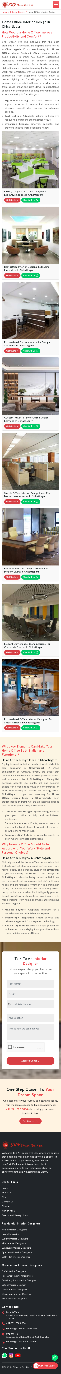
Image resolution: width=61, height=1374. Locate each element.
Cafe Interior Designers (14, 1271)
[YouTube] (17, 1355)
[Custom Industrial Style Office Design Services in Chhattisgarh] (30, 386)
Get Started (29, 1121)
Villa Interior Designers (14, 1243)
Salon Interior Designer (14, 1284)
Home (5, 12)
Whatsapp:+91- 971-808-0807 (21, 1328)
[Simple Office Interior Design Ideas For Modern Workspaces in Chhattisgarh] (30, 461)
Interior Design (17, 12)
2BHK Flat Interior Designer (16, 1256)
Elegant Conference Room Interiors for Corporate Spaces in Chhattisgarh (27, 645)
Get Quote (11, 200)
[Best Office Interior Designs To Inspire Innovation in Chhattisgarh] (30, 235)
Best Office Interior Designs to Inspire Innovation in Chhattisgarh (26, 268)
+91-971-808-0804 (17, 1109)
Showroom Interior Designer (16, 1294)
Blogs (5, 1197)
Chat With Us (29, 200)
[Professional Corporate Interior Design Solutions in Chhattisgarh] (30, 310)
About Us (6, 1192)
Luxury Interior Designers (15, 1238)
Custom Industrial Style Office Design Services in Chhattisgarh (26, 419)
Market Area (8, 1210)
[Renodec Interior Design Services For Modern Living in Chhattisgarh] (30, 536)
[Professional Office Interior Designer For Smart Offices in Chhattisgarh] (30, 687)
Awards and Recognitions (15, 1215)
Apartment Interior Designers (17, 1252)
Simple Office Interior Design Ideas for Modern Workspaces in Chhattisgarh (27, 495)
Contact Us (7, 1201)
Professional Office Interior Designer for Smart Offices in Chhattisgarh (28, 721)
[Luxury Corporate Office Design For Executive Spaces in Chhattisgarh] (30, 159)
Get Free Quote (29, 1060)
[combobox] (10, 1004)
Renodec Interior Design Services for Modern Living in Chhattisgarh (26, 570)
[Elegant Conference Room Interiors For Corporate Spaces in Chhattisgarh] (30, 612)
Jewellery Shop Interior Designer (19, 1280)
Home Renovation (11, 1234)
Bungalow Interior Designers (16, 1247)
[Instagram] (11, 1355)
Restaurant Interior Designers (17, 1275)
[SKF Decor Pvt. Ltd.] (17, 5)
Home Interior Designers (14, 1229)
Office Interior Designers (14, 1289)
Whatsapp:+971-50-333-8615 (21, 1341)
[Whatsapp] (4, 1355)
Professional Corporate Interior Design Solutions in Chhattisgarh (27, 344)
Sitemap (6, 1206)
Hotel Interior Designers (14, 1298)
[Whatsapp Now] (55, 1357)
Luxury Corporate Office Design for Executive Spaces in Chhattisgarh (25, 193)
